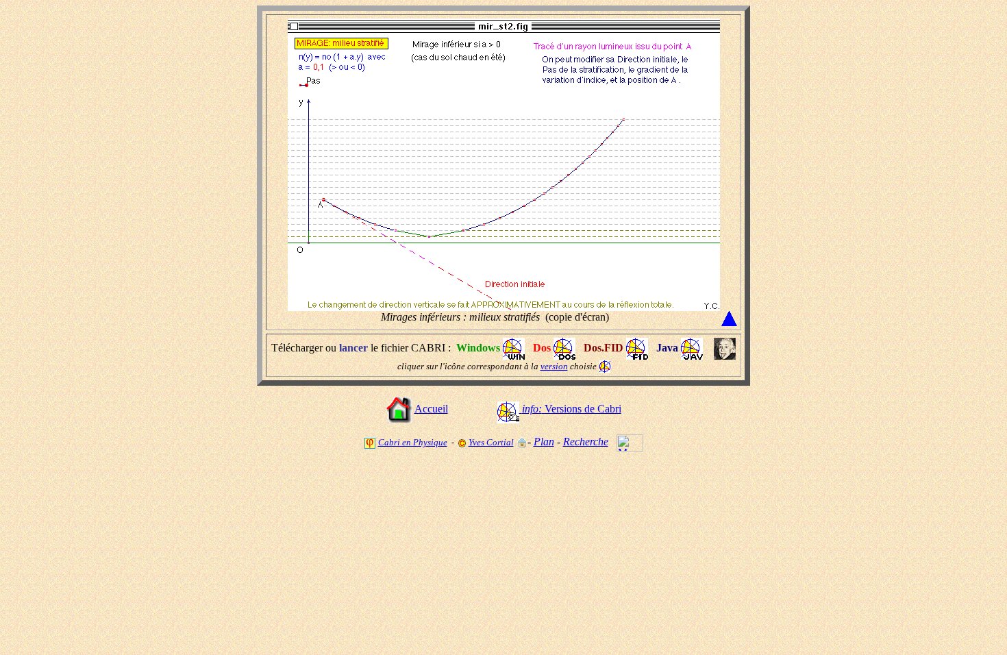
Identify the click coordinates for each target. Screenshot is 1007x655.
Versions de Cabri (571, 409)
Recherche (585, 441)
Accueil (431, 409)
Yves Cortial (491, 442)
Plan (544, 441)
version (554, 366)
